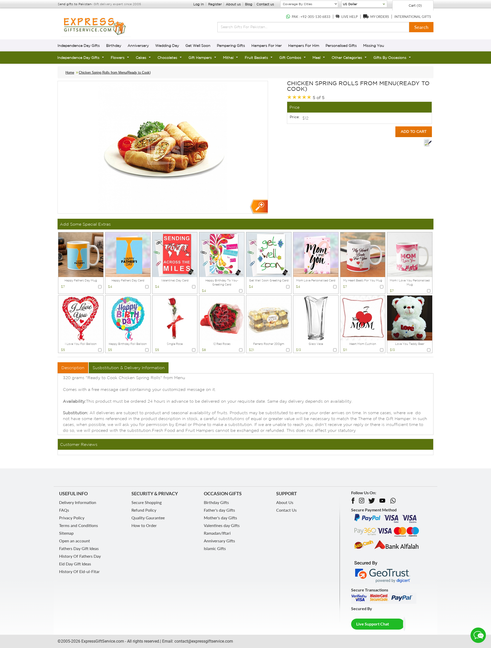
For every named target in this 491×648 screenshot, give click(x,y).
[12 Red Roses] (221, 317)
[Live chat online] (478, 635)
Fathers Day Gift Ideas (79, 548)
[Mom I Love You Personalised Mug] (409, 254)
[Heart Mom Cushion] (362, 317)
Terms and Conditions (78, 525)
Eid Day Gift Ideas (75, 563)
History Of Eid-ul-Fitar (79, 571)
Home (69, 72)
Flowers (118, 58)
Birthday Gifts (216, 502)
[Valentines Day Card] (174, 254)
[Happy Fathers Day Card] (127, 254)
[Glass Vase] (315, 317)
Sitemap (66, 533)
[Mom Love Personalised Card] (315, 254)
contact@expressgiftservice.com (203, 641)
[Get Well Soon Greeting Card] (268, 254)
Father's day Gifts (219, 510)
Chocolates (167, 58)
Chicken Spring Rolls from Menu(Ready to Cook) (115, 72)
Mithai (228, 58)
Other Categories (347, 58)
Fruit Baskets (256, 58)
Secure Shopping (146, 502)
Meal (316, 58)
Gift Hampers (200, 58)
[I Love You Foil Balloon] (80, 317)
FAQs (64, 510)
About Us (284, 502)
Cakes (141, 58)
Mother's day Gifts (220, 517)
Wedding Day (167, 45)
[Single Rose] (174, 317)
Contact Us (286, 510)
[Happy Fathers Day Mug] (80, 254)
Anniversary (138, 45)
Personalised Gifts (341, 45)
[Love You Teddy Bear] (409, 317)
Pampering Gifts (231, 45)
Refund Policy (143, 510)
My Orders (379, 17)
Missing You (373, 45)
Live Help (349, 17)
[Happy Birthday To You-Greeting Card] (221, 254)
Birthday (113, 45)
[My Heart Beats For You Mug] (362, 254)
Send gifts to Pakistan (74, 4)
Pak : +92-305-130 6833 (311, 17)
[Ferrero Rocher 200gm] (268, 317)
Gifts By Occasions (389, 58)
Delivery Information (77, 502)
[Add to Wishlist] (427, 142)
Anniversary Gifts (219, 540)
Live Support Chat (372, 623)
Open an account (74, 540)
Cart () (415, 5)
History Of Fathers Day (80, 556)
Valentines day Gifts (222, 525)
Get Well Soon (197, 45)
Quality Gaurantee (148, 517)
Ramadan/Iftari (217, 533)
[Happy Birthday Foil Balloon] (127, 317)
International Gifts (412, 17)
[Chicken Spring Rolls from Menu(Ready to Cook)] (259, 206)
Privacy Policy (71, 517)
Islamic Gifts (215, 548)
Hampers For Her (266, 45)
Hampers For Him (303, 45)
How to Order (144, 525)
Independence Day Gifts (79, 45)
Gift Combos (290, 58)
